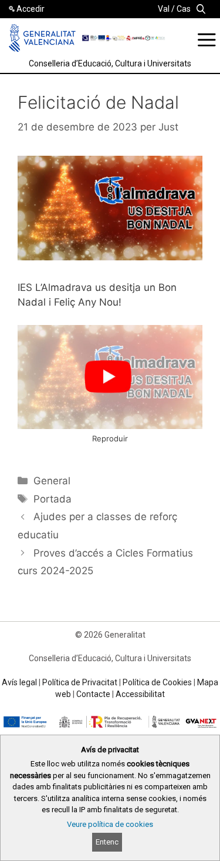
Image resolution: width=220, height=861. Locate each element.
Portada (52, 499)
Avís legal (19, 682)
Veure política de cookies (110, 824)
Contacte (93, 694)
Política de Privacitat (79, 682)
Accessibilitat (140, 694)
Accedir (30, 9)
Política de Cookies (157, 682)
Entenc (107, 841)
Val (164, 9)
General (51, 481)
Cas (184, 9)
